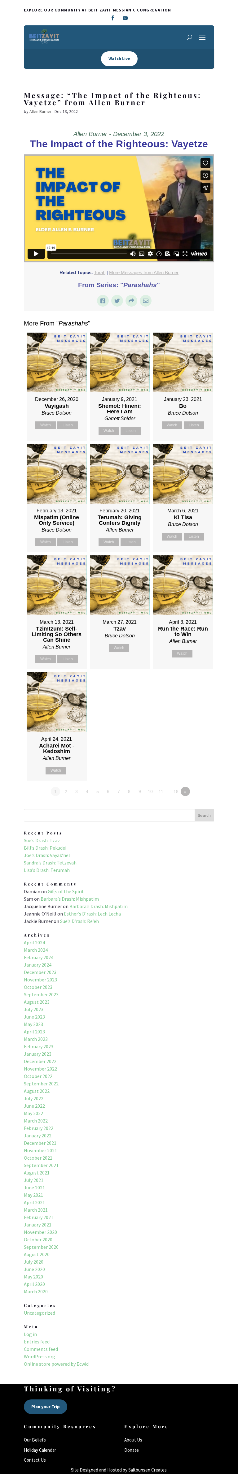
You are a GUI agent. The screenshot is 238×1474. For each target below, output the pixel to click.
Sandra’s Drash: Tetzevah (50, 863)
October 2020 (38, 1239)
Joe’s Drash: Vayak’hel (47, 855)
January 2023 (37, 1054)
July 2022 (33, 1098)
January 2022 (37, 1135)
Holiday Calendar (40, 1450)
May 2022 (33, 1113)
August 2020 (37, 1254)
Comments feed (41, 1349)
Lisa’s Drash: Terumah (47, 870)
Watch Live (119, 58)
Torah (99, 272)
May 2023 (33, 1024)
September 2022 (41, 1083)
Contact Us (35, 1460)
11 (161, 791)
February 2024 (38, 957)
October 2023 (38, 987)
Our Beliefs (35, 1440)
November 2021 (40, 1150)
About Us (133, 1440)
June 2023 (34, 1017)
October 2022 (38, 1076)
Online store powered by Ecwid (56, 1364)
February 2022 (38, 1128)
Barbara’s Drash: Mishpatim (70, 899)
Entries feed (37, 1341)
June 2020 (34, 1269)
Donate (131, 1450)
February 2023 (38, 1046)
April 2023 (34, 1031)
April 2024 (34, 942)
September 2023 (41, 994)
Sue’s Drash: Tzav (42, 840)
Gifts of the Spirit (66, 891)
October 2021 (38, 1158)
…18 (173, 791)
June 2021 (34, 1187)
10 (150, 791)
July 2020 (33, 1262)
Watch (45, 425)
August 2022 (37, 1091)
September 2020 (41, 1247)
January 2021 (37, 1225)
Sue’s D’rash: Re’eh (79, 921)
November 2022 (40, 1069)
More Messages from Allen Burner (143, 272)
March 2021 (36, 1210)
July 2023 (33, 1009)
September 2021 (41, 1165)
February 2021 (38, 1217)
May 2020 (33, 1277)
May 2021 (33, 1195)
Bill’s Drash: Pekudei (45, 848)
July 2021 (33, 1180)
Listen (68, 425)
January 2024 (37, 965)
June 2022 (34, 1106)
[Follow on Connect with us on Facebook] (113, 18)
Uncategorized (39, 1313)
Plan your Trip (45, 1406)
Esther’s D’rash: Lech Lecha (92, 914)
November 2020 (40, 1232)
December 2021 (40, 1143)
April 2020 (34, 1284)
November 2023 (40, 979)
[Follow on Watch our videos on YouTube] (125, 18)
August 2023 (37, 1002)
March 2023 (36, 1039)
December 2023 (40, 972)
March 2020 (36, 1291)
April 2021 (34, 1202)
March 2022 (36, 1121)
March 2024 (36, 950)
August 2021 (37, 1173)
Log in (30, 1334)
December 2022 (40, 1061)
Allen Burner (40, 111)
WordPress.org (39, 1356)
